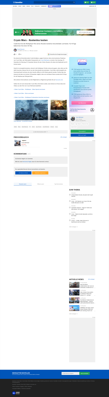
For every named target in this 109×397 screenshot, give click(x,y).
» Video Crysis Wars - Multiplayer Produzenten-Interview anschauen (31, 97)
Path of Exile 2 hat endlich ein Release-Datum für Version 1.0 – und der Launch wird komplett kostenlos (86, 295)
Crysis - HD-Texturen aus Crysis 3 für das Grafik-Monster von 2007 (81, 202)
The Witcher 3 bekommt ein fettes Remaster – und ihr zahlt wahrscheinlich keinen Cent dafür (87, 302)
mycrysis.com (59, 80)
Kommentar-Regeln (27, 161)
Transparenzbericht (16, 382)
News (19, 126)
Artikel (15, 126)
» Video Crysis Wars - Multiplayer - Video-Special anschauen (29, 89)
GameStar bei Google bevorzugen (58, 54)
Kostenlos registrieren (40, 173)
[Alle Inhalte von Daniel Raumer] (15, 50)
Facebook (17, 386)
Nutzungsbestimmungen (66, 381)
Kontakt (59, 381)
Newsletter (55, 381)
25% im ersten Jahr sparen (85, 32)
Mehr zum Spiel (82, 135)
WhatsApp (30, 386)
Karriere (51, 381)
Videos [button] (28, 6)
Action (33, 126)
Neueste (22, 184)
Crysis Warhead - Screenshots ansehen (23, 121)
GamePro (18, 384)
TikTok (25, 386)
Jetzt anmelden (84, 373)
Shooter (52, 126)
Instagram (22, 386)
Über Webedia (31, 381)
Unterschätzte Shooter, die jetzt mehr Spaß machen (82, 195)
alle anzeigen (63, 137)
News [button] (24, 6)
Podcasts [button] (37, 6)
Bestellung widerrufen (44, 381)
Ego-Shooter (38, 126)
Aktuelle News (76, 279)
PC (30, 126)
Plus (87, 2)
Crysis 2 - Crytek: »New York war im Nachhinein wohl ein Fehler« (80, 221)
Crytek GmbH (74, 127)
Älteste (40, 184)
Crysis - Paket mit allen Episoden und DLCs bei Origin (82, 214)
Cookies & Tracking (90, 381)
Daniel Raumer (20, 49)
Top (58, 184)
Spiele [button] (19, 6)
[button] (15, 6)
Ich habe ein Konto (23, 173)
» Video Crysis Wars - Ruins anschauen (24, 93)
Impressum (14, 381)
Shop (94, 2)
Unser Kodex (24, 381)
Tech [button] (32, 6)
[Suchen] (74, 2)
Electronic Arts (85, 124)
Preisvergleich (21, 137)
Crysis (56, 126)
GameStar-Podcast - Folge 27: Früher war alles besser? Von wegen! (81, 208)
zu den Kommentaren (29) (39, 132)
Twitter (13, 386)
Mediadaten (74, 381)
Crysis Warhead (45, 60)
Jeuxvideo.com (33, 384)
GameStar (14, 384)
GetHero (28, 384)
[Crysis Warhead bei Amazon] (17, 143)
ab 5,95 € (24, 144)
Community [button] (44, 6)
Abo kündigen (37, 381)
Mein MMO (23, 384)
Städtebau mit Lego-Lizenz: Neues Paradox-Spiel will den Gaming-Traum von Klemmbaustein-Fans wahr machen (87, 310)
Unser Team (19, 381)
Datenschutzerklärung (81, 381)
